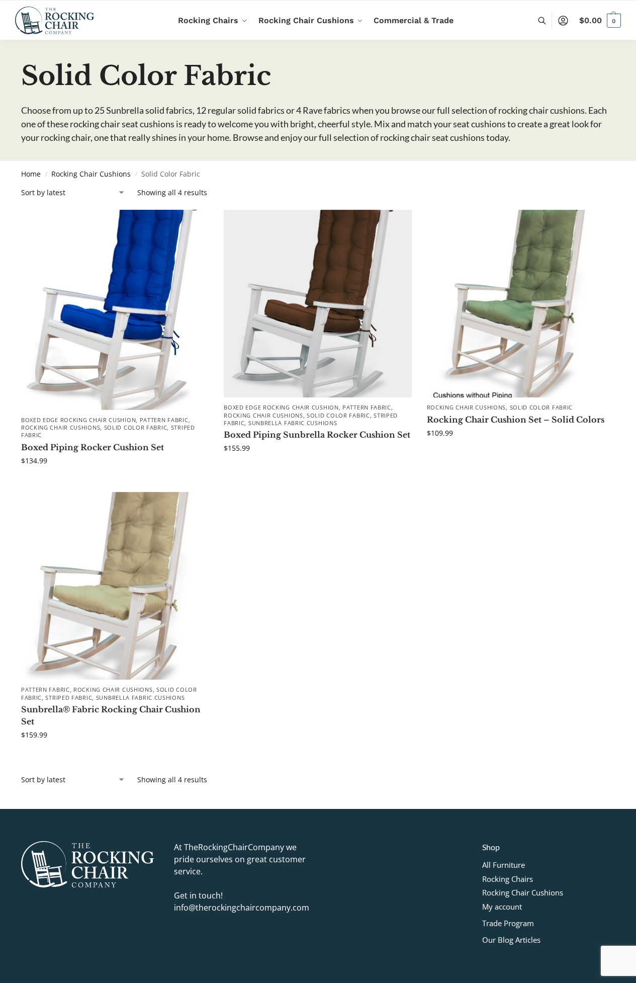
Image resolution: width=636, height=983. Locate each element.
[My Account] (563, 20)
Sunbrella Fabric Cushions (292, 423)
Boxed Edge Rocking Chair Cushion (78, 420)
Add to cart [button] (115, 481)
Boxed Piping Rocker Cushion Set (92, 447)
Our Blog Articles (511, 940)
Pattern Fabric (164, 420)
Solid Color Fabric (135, 427)
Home (31, 174)
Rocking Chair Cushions (91, 174)
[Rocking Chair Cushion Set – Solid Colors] (520, 303)
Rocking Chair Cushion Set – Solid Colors (515, 420)
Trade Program (508, 923)
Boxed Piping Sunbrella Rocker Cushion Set (317, 435)
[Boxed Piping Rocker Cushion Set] (115, 310)
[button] (600, 21)
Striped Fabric (68, 697)
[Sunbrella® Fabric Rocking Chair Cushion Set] (115, 586)
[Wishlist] (193, 224)
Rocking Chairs (507, 879)
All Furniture (503, 865)
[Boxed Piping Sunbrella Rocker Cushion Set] (317, 303)
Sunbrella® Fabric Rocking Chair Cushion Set (111, 715)
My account (502, 907)
